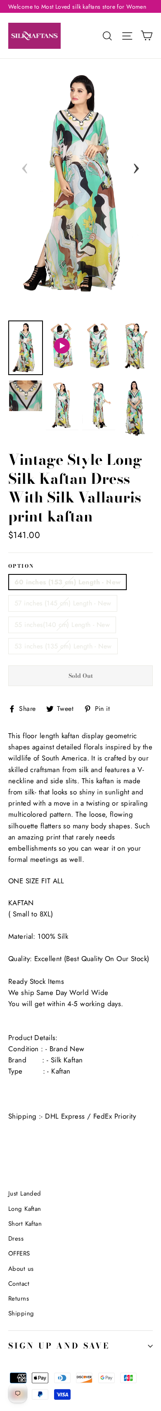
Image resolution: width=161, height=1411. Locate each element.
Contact (18, 1283)
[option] (80, 184)
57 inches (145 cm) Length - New (62, 603)
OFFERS (19, 1253)
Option (21, 566)
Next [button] (136, 166)
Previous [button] (25, 166)
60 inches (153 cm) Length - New (67, 582)
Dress (16, 1238)
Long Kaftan (24, 1208)
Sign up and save (59, 1346)
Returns (18, 1298)
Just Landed (24, 1193)
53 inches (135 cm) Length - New (62, 646)
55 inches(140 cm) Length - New (62, 624)
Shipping (21, 1313)
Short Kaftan (25, 1223)
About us (20, 1268)
